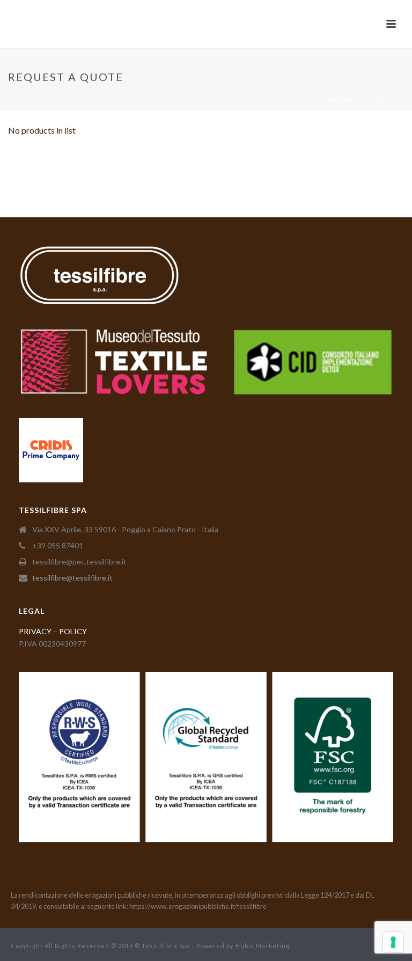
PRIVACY (35, 631)
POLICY (73, 631)
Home (316, 99)
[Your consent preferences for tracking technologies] (393, 942)
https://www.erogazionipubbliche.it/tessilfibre (198, 906)
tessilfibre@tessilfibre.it (72, 577)
